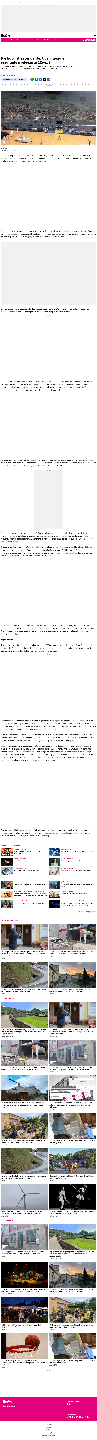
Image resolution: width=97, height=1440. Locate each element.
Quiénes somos (48, 1424)
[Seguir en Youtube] (80, 1417)
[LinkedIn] (48, 79)
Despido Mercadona (68, 2)
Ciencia (33, 40)
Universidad (41, 40)
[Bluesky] (40, 79)
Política (13, 40)
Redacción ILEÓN (6, 958)
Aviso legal (48, 1433)
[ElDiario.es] (89, 40)
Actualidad (5, 40)
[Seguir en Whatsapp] (85, 1417)
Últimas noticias (7, 1220)
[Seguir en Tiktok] (83, 1417)
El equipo (48, 1427)
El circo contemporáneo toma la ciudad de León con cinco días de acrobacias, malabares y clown (72, 1212)
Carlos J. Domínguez (7, 1036)
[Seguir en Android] (67, 1404)
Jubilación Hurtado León (83, 2)
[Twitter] (44, 79)
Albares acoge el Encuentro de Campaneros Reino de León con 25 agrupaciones (72, 1141)
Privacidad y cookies (48, 1430)
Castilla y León (58, 40)
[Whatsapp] (32, 79)
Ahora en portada (7, 998)
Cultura (19, 40)
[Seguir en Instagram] (77, 1417)
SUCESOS (75, 2)
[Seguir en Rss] (88, 1417)
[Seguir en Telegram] (74, 1417)
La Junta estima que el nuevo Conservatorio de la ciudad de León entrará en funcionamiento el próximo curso (23, 1104)
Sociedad (26, 40)
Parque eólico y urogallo (36, 2)
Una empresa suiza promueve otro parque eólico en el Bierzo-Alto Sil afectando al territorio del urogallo (22, 1212)
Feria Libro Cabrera (46, 2)
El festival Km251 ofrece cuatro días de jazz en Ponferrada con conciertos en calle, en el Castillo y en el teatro (23, 1290)
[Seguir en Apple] (69, 1404)
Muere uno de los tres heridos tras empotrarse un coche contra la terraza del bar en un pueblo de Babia (71, 952)
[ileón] (13, 1401)
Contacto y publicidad (48, 1435)
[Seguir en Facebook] (72, 1417)
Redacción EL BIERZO (7, 1294)
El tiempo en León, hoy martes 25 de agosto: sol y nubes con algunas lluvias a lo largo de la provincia (71, 990)
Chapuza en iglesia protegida (57, 2)
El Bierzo (49, 40)
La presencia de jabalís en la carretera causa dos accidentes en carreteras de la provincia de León (24, 990)
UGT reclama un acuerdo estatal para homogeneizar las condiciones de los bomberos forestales (23, 1141)
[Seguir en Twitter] (70, 1417)
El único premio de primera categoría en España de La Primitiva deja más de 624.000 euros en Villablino (70, 1068)
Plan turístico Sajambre (17, 2)
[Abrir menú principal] (95, 35)
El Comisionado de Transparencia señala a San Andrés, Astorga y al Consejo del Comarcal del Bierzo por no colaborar (70, 1105)
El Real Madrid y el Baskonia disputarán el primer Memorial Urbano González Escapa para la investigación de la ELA (23, 1362)
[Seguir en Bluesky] (67, 1417)
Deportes (3, 840)
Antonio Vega (53, 1109)
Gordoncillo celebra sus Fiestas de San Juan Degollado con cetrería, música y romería (72, 1177)
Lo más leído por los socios (11, 920)
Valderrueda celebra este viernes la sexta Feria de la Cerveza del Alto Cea (21, 1326)
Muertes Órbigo (26, 2)
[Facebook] (36, 79)
